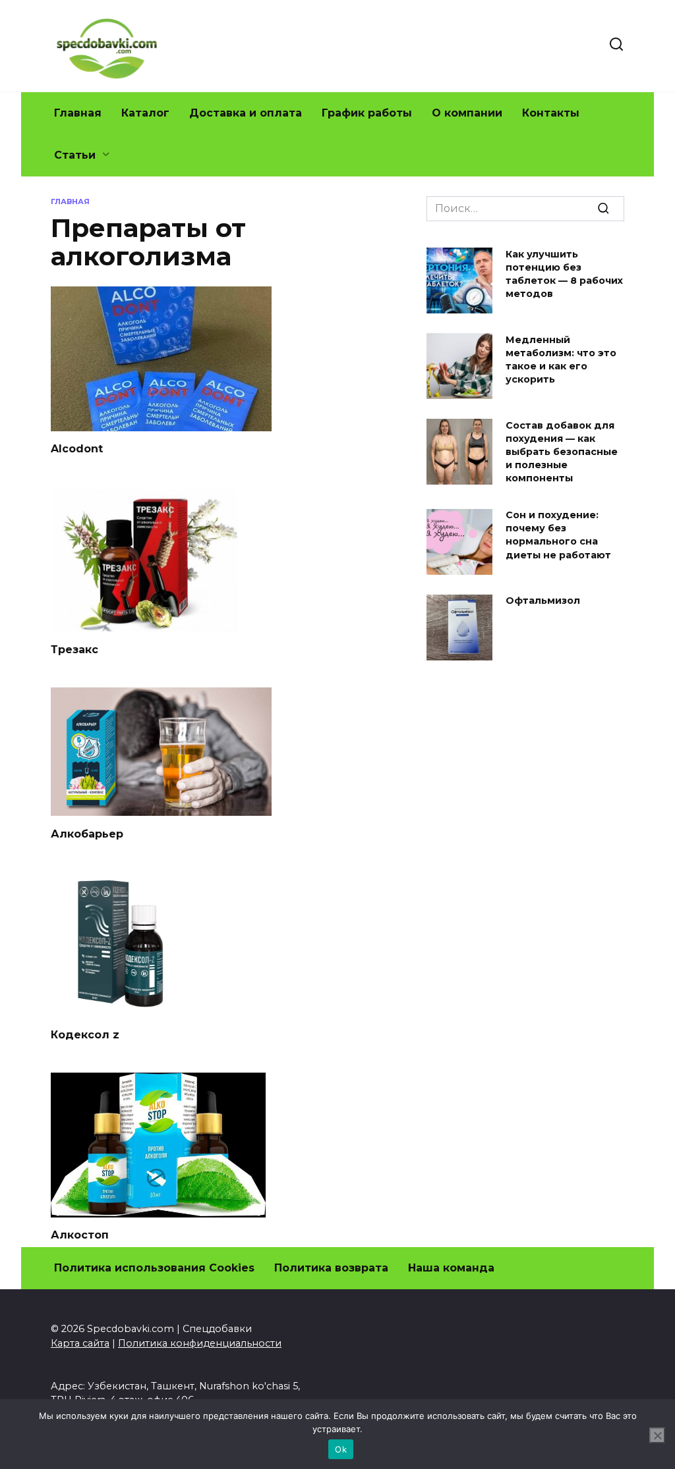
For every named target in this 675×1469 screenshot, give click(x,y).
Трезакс (74, 649)
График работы (367, 113)
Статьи (75, 155)
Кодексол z (85, 1034)
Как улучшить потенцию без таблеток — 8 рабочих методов (564, 274)
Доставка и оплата (245, 113)
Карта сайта (80, 1343)
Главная (78, 113)
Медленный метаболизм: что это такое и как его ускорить (561, 359)
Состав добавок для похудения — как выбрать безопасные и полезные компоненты (562, 452)
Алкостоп (80, 1235)
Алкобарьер (87, 833)
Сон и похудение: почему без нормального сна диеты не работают (558, 535)
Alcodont (77, 448)
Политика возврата (331, 1268)
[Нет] (657, 1435)
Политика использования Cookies (154, 1268)
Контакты (550, 113)
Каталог (145, 113)
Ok (341, 1449)
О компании (467, 113)
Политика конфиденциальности (199, 1343)
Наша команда (451, 1268)
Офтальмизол (543, 601)
